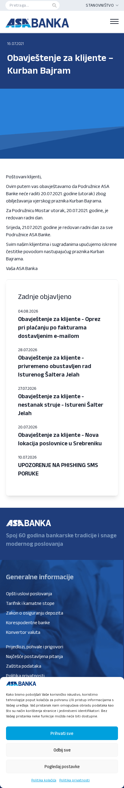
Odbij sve (62, 749)
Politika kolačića (43, 780)
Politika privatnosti (74, 780)
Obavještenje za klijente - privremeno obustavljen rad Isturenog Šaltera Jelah (54, 366)
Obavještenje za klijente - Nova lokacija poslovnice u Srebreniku (60, 438)
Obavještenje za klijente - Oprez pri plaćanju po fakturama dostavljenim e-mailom (59, 327)
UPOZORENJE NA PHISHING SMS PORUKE (58, 469)
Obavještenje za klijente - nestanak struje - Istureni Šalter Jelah (60, 404)
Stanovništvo (100, 5)
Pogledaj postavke (62, 766)
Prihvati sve (62, 733)
